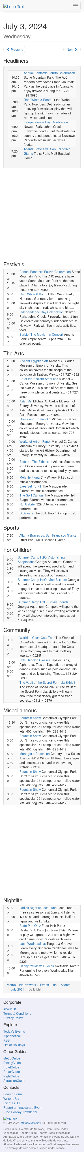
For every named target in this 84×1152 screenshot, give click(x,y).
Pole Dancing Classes (34, 660)
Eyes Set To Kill (30, 486)
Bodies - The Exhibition (35, 461)
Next (70, 49)
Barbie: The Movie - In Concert (41, 334)
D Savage (26, 513)
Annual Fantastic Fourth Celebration (49, 73)
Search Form (12, 1094)
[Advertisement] (42, 215)
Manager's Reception (34, 753)
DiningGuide (12, 1062)
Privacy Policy (13, 1018)
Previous (16, 49)
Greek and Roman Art (35, 419)
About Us (9, 1009)
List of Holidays (14, 1044)
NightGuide (11, 1076)
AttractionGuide (14, 1080)
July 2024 (17, 989)
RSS (6, 1040)
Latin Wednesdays (32, 943)
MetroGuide (11, 1058)
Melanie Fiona (29, 477)
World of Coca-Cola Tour (37, 637)
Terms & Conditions (17, 1013)
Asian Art (25, 401)
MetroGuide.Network (21, 984)
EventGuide (48, 984)
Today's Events (14, 1031)
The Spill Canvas (31, 495)
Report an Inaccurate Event (22, 1107)
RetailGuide (11, 1071)
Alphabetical (12, 1036)
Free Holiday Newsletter (20, 1112)
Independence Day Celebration (46, 122)
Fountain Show (30, 718)
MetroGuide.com (31, 1122)
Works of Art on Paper (35, 441)
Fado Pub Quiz (30, 925)
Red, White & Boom (38, 99)
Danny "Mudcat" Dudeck (36, 966)
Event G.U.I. (12, 1103)
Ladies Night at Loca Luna (38, 907)
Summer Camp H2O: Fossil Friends (43, 602)
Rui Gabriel (27, 504)
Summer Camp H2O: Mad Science (42, 579)
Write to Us (11, 1098)
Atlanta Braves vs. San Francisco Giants (47, 535)
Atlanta (66, 984)
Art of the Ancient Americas (38, 378)
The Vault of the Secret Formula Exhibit (47, 682)
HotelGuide (11, 1067)
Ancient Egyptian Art (33, 361)
